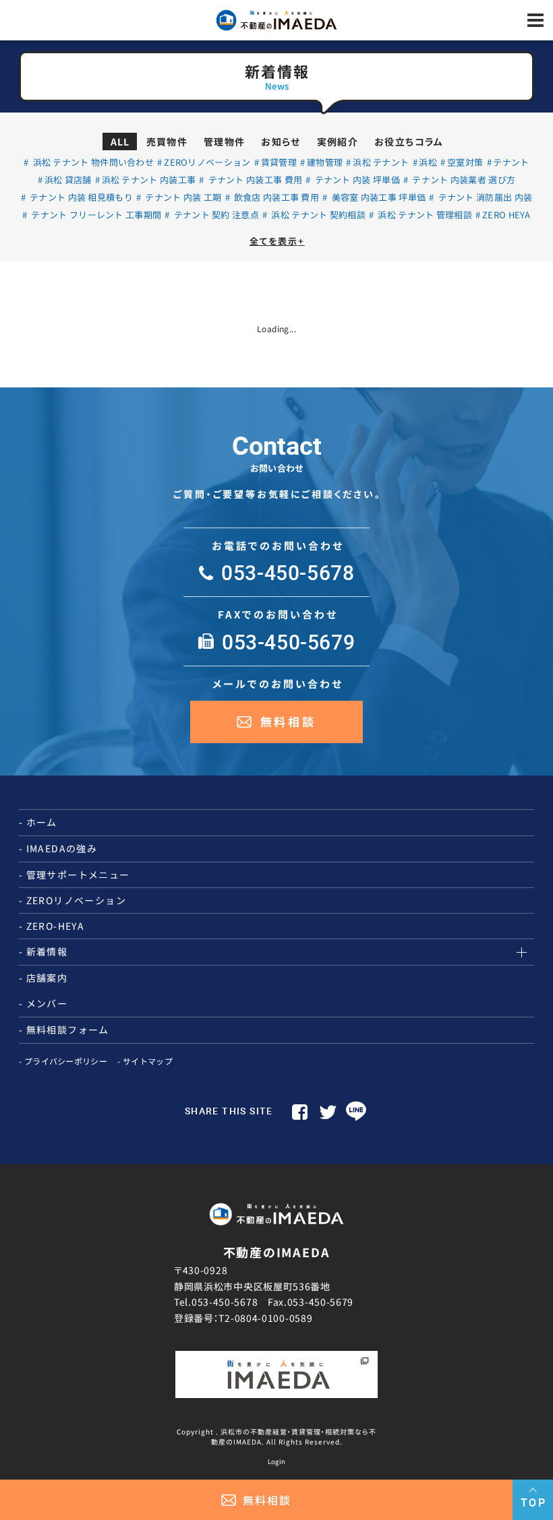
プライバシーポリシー (65, 1061)
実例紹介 (338, 141)
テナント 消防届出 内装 (484, 197)
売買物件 (167, 141)
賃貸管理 (279, 162)
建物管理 (325, 162)
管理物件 (224, 141)
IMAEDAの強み (62, 848)
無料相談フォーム (67, 1029)
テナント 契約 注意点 (215, 214)
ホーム (41, 822)
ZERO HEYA (506, 214)
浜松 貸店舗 (68, 179)
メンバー (47, 1003)
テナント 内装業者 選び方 (462, 179)
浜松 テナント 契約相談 (317, 214)
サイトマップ (148, 1061)
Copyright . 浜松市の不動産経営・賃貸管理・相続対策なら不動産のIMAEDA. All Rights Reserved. (276, 1436)
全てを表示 (277, 240)
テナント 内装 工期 (182, 197)
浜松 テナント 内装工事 (149, 179)
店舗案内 (47, 977)
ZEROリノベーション (207, 162)
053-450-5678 (225, 1301)
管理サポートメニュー (78, 874)
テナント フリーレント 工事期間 (95, 214)
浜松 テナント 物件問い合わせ (92, 162)
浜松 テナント (381, 162)
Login (277, 1461)
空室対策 (465, 162)
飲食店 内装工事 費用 (276, 197)
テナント (511, 162)
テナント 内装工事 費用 (254, 179)
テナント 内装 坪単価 (356, 179)
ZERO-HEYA (55, 925)
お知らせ (281, 141)
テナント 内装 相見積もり (80, 197)
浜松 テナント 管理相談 (424, 214)
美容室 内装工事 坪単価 (377, 197)
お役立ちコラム (409, 141)
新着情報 (47, 951)
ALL (120, 141)
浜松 (428, 162)
